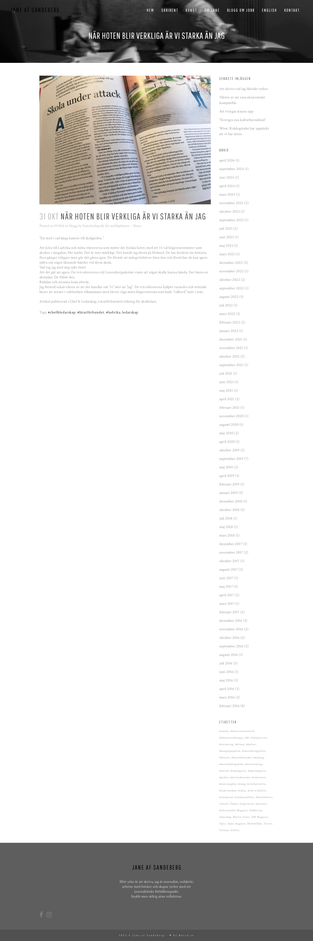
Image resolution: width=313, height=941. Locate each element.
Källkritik (255, 810)
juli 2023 (226, 228)
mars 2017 (226, 603)
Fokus (234, 804)
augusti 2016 (228, 654)
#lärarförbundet (90, 312)
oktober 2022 (229, 279)
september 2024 (231, 168)
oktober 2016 (229, 637)
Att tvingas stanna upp (236, 111)
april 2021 (226, 399)
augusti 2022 (228, 296)
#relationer (259, 777)
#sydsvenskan (228, 790)
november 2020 (231, 416)
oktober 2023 (229, 211)
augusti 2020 (228, 424)
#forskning (226, 744)
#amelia (224, 731)
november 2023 (231, 203)
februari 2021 (229, 407)
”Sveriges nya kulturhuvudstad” (242, 119)
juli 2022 (226, 305)
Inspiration (247, 804)
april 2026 (227, 160)
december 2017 (230, 543)
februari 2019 (229, 484)
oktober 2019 (229, 450)
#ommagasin (238, 771)
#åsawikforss (264, 797)
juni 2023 (226, 237)
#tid (250, 790)
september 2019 (231, 458)
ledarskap (130, 312)
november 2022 (231, 271)
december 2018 (230, 501)
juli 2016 (225, 663)
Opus (222, 824)
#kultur (251, 744)
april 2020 (227, 441)
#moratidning (253, 764)
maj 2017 (226, 586)
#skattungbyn (228, 784)
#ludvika (113, 312)
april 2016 (226, 688)
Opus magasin (237, 824)
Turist (268, 824)
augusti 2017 (228, 569)
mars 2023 (227, 254)
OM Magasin (259, 817)
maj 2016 (226, 680)
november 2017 (231, 552)
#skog (242, 784)
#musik (224, 771)
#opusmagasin (257, 771)
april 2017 (226, 595)
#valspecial (226, 797)
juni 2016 (226, 671)
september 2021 (231, 364)
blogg (73, 225)
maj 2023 (226, 245)
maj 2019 (226, 467)
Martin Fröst (241, 817)
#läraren (224, 757)
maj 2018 (226, 526)
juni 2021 (226, 382)
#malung (258, 757)
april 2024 (227, 185)
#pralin (223, 777)
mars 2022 (227, 313)
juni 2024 (226, 177)
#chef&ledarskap (62, 312)
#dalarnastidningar (231, 738)
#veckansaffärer (244, 797)
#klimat (240, 744)
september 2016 (231, 646)
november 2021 (231, 347)
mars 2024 (227, 194)
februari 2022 (229, 322)
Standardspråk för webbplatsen (105, 225)
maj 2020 (226, 433)
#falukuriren (259, 738)
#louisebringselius (254, 751)
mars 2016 (227, 697)
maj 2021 (226, 390)
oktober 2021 (229, 356)
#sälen (242, 790)
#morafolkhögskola (231, 764)
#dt (247, 738)
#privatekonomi (240, 777)
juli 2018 (225, 518)
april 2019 (226, 475)
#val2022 (260, 790)
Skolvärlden (254, 824)
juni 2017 (226, 578)
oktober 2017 (229, 561)
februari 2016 (229, 705)
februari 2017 (229, 612)
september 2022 (231, 288)
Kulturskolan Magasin (233, 810)
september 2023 (231, 220)
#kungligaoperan (229, 751)
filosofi (224, 804)
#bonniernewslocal (242, 731)
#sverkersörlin (256, 784)
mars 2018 (227, 535)
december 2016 (230, 620)
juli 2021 (225, 373)
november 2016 (231, 629)
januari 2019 (228, 492)
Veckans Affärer (229, 830)
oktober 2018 (229, 509)
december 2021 (230, 339)
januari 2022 (228, 330)
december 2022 (231, 262)
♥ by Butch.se (181, 935)
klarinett (261, 804)
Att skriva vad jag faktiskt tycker (243, 88)
